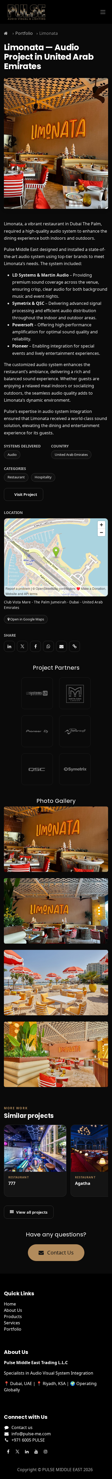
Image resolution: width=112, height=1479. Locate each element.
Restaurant (16, 477)
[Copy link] (74, 646)
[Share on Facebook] (35, 646)
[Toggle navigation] (103, 12)
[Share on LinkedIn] (9, 646)
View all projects (31, 1212)
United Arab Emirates (71, 454)
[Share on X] (22, 646)
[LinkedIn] (27, 1451)
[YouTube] (36, 1451)
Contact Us (60, 1252)
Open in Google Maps (26, 619)
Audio (12, 454)
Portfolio (24, 33)
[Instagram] (45, 1451)
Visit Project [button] (25, 494)
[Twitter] (17, 1451)
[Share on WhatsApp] (48, 646)
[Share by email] (61, 646)
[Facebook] (8, 1451)
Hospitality (43, 477)
